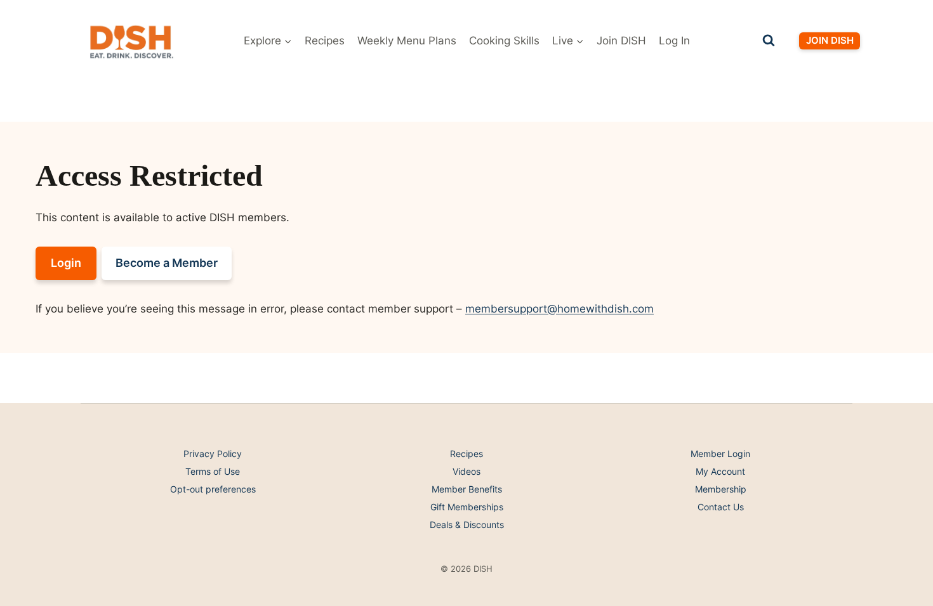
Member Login (720, 453)
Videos (466, 471)
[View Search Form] (768, 40)
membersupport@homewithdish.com (559, 308)
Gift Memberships (466, 506)
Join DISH (621, 40)
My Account (720, 471)
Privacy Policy (212, 453)
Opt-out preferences (213, 489)
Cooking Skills (504, 40)
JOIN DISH (830, 40)
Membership (720, 489)
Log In (674, 40)
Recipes (325, 40)
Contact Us (721, 506)
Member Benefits (467, 489)
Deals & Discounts (467, 524)
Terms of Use (212, 471)
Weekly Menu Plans (406, 40)
